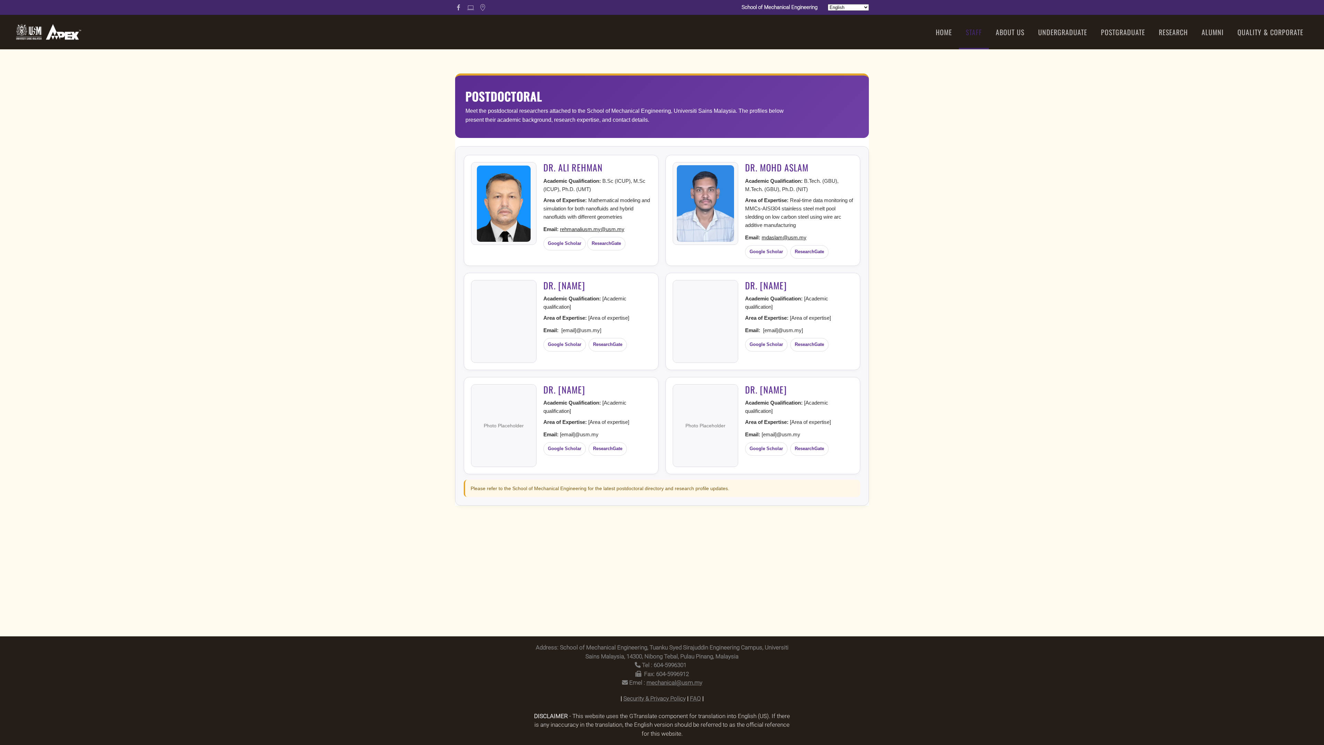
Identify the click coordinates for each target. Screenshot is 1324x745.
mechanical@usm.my (674, 682)
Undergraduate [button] (1062, 32)
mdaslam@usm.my (784, 237)
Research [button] (1173, 32)
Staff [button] (974, 32)
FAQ (695, 698)
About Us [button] (1010, 32)
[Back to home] (48, 32)
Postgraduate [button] (1123, 32)
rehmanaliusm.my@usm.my (592, 229)
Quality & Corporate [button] (1270, 32)
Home (944, 32)
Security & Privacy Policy (654, 698)
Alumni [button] (1213, 32)
